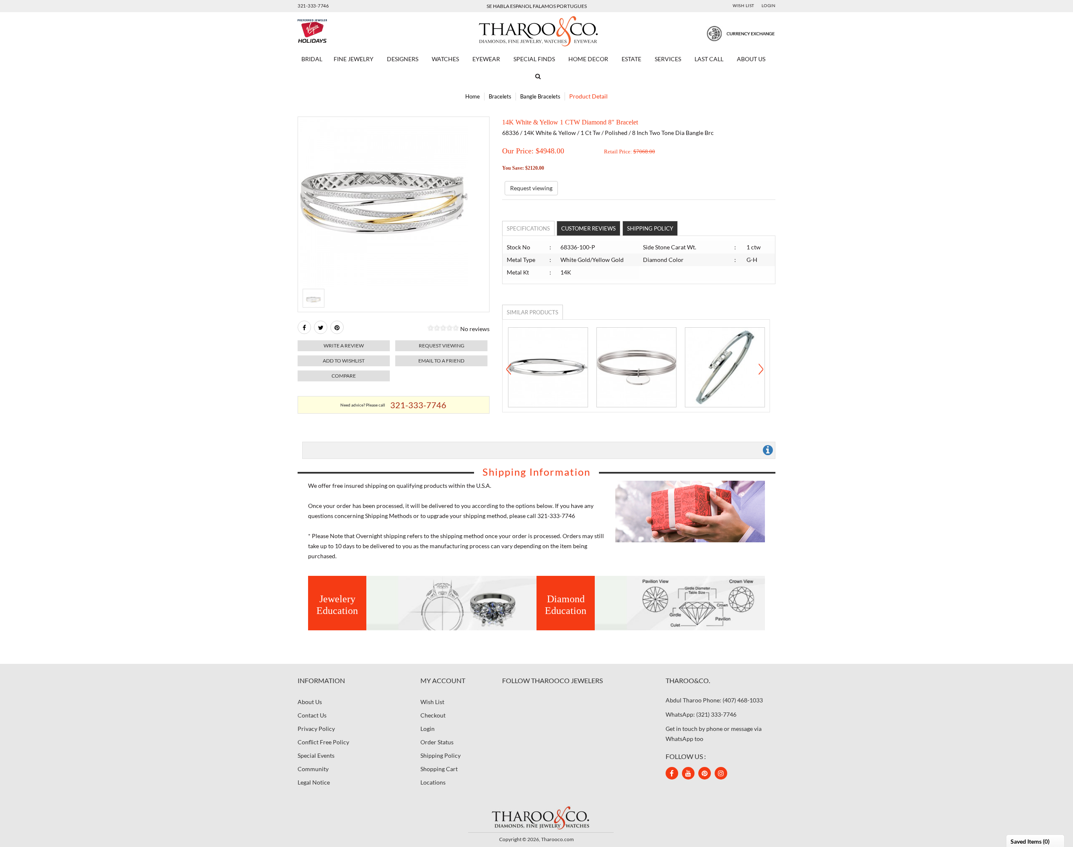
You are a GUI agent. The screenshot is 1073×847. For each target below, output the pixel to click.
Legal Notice (314, 782)
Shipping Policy (650, 228)
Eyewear (486, 58)
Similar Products (532, 312)
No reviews (475, 328)
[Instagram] (721, 773)
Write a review (344, 345)
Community (313, 768)
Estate (631, 58)
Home (472, 96)
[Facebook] (304, 327)
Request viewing (441, 345)
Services (668, 58)
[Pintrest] (337, 327)
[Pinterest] (704, 773)
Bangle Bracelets (540, 96)
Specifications (528, 228)
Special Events (316, 755)
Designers (402, 58)
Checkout (433, 715)
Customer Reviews (588, 228)
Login (769, 5)
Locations (433, 782)
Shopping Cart (439, 768)
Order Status (437, 742)
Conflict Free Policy (323, 742)
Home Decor (588, 58)
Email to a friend (441, 360)
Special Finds (534, 58)
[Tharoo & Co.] (536, 30)
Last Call (709, 58)
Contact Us (312, 715)
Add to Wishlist (344, 360)
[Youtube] (688, 773)
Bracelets (500, 96)
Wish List (743, 5)
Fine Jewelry (353, 58)
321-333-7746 (313, 5)
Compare (344, 376)
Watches (445, 58)
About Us (751, 58)
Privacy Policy (316, 728)
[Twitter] (320, 327)
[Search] (536, 76)
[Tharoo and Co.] (536, 817)
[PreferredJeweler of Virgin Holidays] (332, 31)
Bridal (311, 58)
